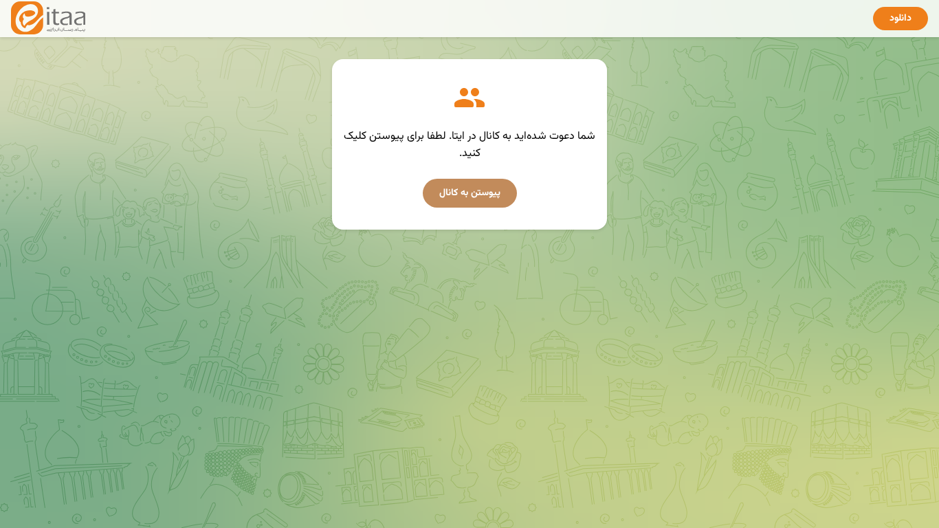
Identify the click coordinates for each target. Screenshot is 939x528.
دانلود (901, 18)
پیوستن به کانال (469, 193)
